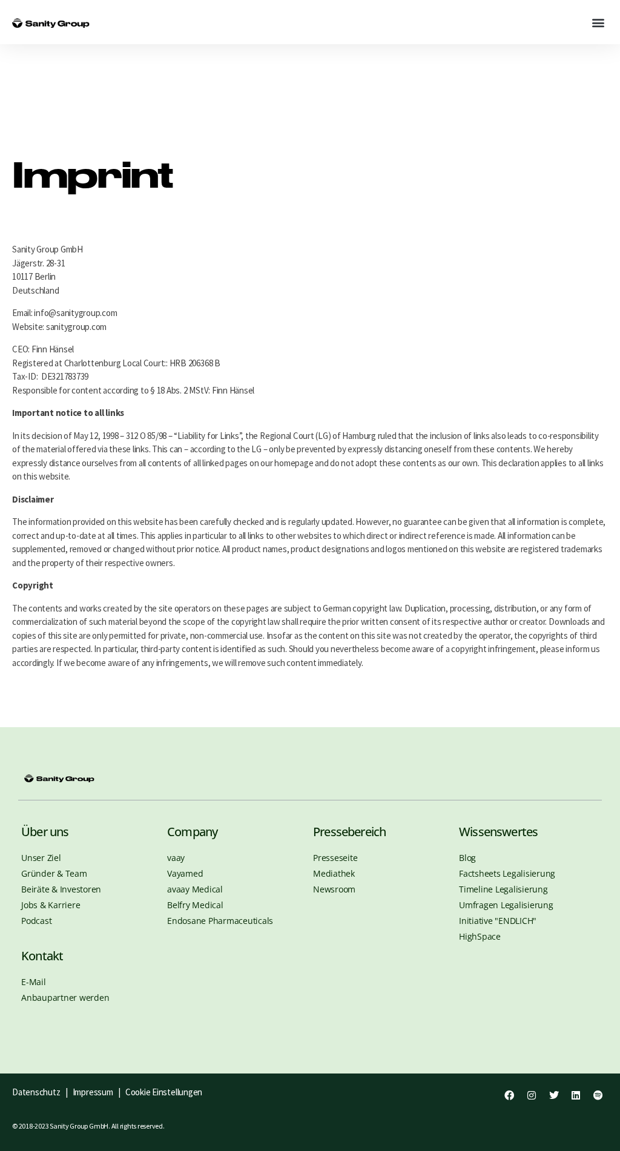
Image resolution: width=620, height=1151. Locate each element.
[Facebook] (509, 1095)
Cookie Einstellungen (163, 1092)
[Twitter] (553, 1095)
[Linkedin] (575, 1095)
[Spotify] (598, 1095)
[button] (598, 22)
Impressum (94, 1092)
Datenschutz (36, 1092)
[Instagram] (531, 1095)
